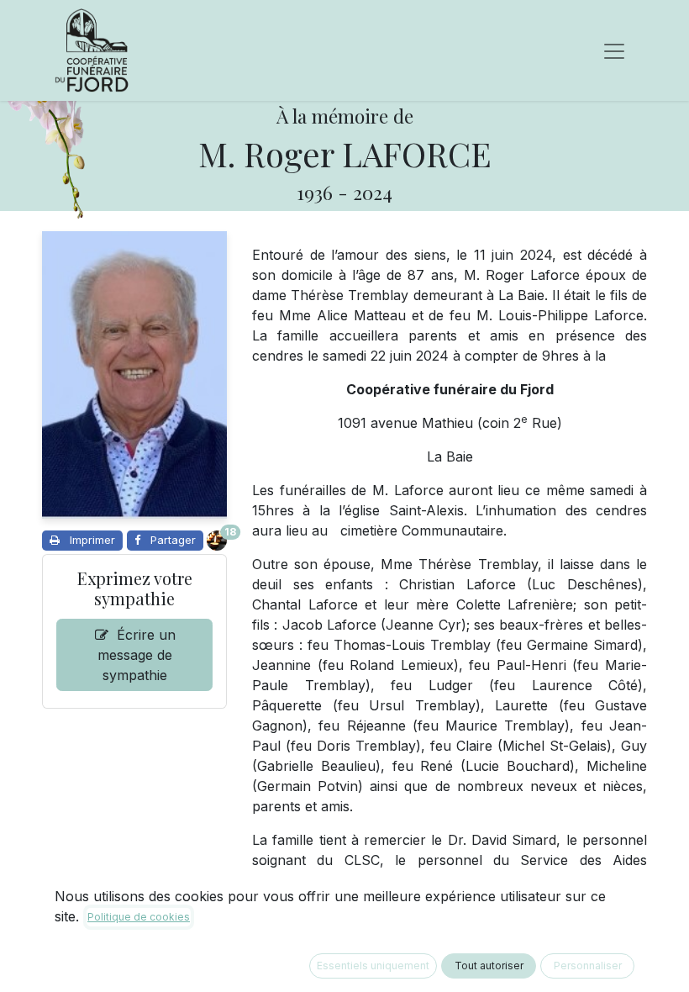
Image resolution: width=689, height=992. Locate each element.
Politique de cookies (138, 916)
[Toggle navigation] (614, 50)
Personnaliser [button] (588, 965)
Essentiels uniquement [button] (373, 965)
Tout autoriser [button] (489, 965)
